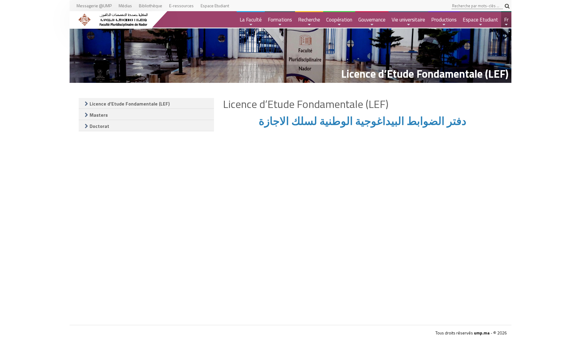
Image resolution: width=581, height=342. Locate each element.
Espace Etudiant (480, 22)
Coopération (339, 22)
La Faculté (251, 22)
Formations (280, 22)
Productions (444, 22)
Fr (506, 22)
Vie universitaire (408, 22)
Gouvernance (372, 22)
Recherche (309, 22)
